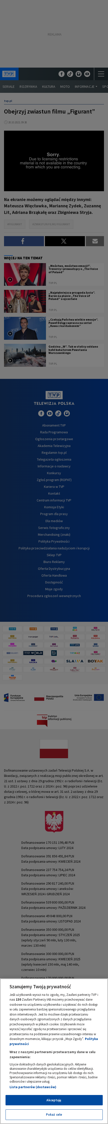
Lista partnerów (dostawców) (33, 1087)
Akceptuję (53, 1100)
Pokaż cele (54, 1114)
